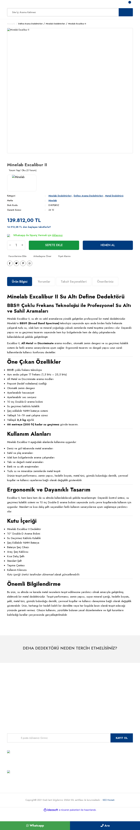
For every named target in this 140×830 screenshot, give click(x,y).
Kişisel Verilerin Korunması (64, 711)
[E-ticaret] (69, 810)
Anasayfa (99, 685)
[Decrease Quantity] (10, 245)
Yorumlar (44, 281)
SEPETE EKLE (54, 245)
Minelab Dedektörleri (59, 195)
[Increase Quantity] (22, 245)
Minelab (52, 200)
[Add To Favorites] (16, 256)
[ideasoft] (51, 810)
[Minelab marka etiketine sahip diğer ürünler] (21, 183)
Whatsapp (36, 825)
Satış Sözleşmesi (59, 689)
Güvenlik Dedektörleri (18, 700)
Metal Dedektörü (114, 195)
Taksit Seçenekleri (74, 281)
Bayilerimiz (100, 679)
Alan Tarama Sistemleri (19, 689)
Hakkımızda (57, 679)
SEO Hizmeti (108, 800)
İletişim (98, 682)
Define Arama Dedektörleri (88, 195)
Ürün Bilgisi (19, 281)
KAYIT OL (122, 738)
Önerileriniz (105, 281)
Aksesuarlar (13, 706)
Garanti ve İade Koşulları (63, 695)
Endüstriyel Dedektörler (18, 695)
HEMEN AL (108, 245)
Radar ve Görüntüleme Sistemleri (24, 684)
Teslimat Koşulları (59, 700)
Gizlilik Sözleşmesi (60, 706)
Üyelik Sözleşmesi (60, 684)
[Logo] (10, 3)
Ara (107, 825)
